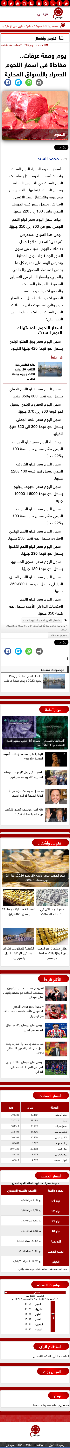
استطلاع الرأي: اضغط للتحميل (51, 1355)
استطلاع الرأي (50, 1346)
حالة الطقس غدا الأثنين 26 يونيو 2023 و (25, 368)
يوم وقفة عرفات (23, 375)
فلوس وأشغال (45, 38)
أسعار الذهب (51, 1175)
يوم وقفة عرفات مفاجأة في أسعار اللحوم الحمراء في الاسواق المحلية (36, 627)
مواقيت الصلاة (49, 1284)
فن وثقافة (53, 709)
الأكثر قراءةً (52, 978)
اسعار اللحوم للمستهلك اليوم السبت (39, 329)
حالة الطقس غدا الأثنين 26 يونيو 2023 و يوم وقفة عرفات (23, 678)
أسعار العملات (50, 1095)
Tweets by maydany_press (50, 1404)
